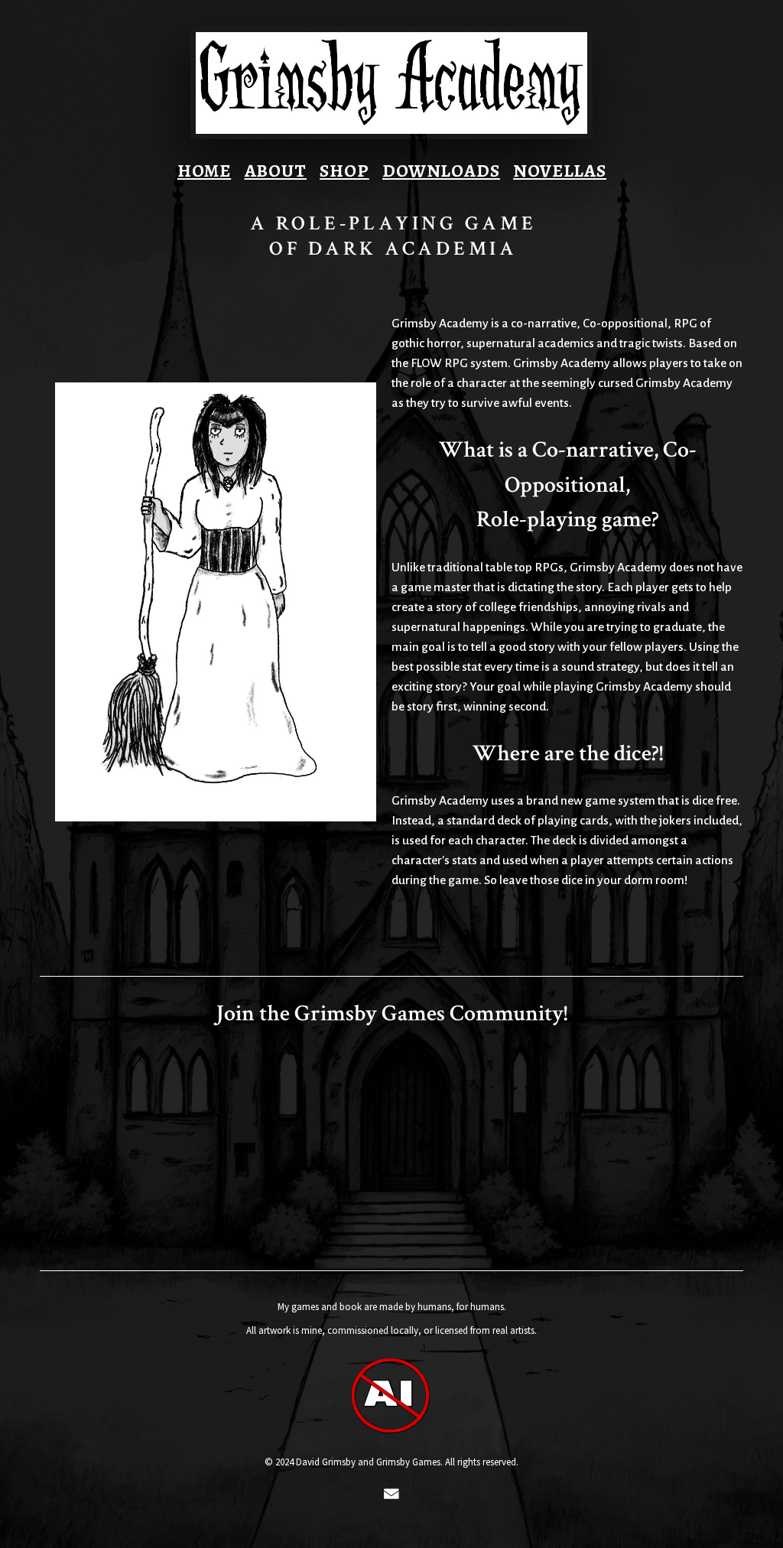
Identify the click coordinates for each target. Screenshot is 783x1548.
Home (204, 170)
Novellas (559, 170)
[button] (391, 1493)
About (276, 170)
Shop (344, 170)
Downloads (441, 170)
